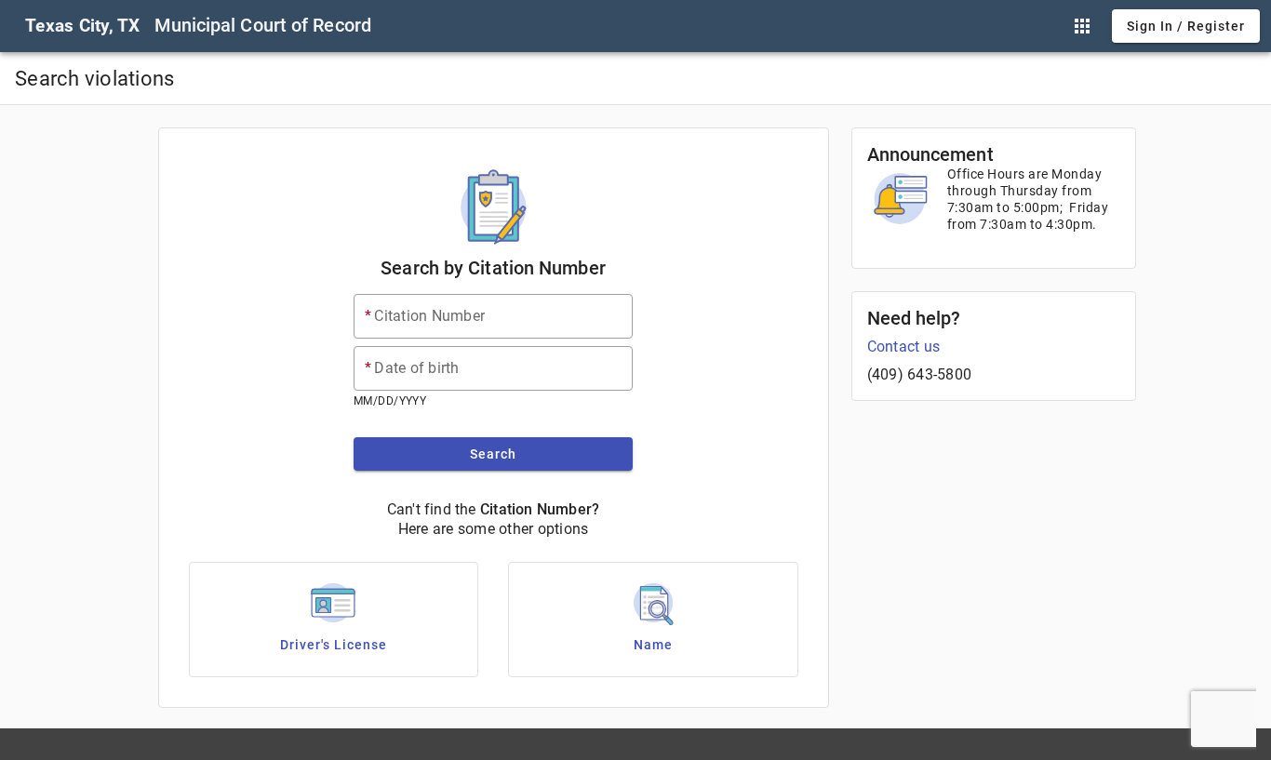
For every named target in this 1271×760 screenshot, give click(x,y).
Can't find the (431, 509)
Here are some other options (493, 529)
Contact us (904, 346)
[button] (1082, 26)
